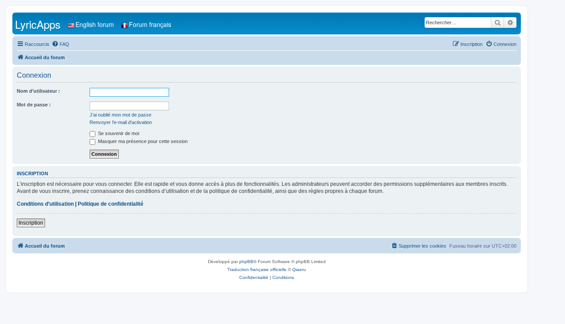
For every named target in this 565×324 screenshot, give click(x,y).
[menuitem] (60, 44)
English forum (94, 24)
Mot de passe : (34, 104)
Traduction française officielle (256, 269)
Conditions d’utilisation (45, 204)
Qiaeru (299, 269)
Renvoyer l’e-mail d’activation (121, 122)
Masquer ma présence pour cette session (142, 141)
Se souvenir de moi (118, 133)
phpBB (246, 261)
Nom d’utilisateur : (38, 91)
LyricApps (37, 24)
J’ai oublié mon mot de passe (120, 114)
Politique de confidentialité (110, 204)
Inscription (31, 223)
